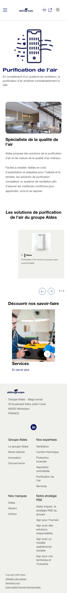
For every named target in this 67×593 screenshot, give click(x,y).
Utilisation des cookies (15, 579)
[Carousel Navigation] (47, 291)
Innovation (14, 458)
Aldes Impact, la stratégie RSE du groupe (46, 511)
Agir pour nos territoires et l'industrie (44, 560)
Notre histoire (16, 452)
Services (41, 486)
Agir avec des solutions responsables (44, 530)
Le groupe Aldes (18, 447)
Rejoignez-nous (12, 583)
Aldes (11, 503)
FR (61, 10)
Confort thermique (47, 452)
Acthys (12, 514)
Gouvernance (16, 463)
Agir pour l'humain (47, 520)
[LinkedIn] (34, 428)
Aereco (12, 508)
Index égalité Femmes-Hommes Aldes (23, 588)
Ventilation (42, 447)
